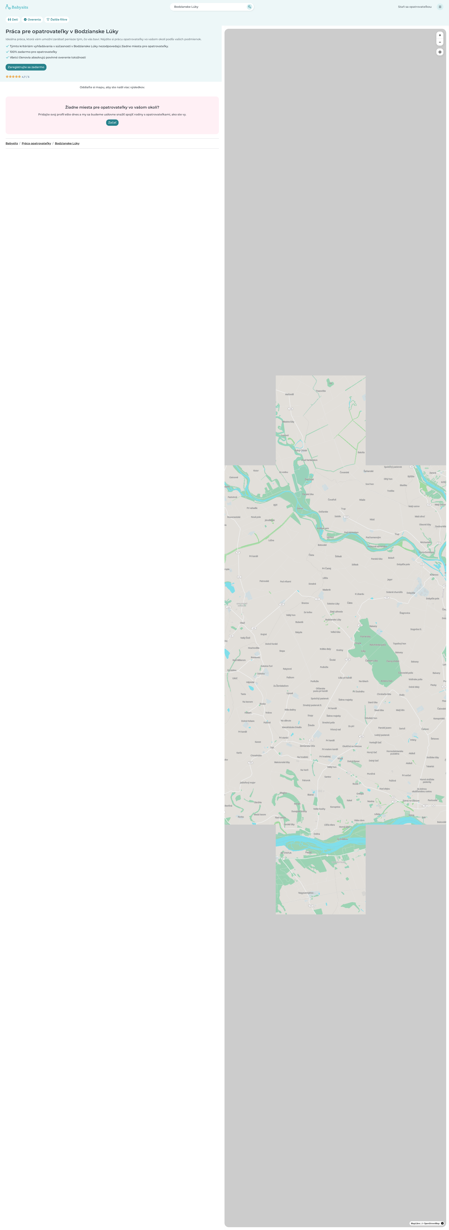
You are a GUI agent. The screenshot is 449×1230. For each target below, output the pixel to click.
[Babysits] (17, 7)
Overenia (34, 19)
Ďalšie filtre (58, 19)
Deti (14, 19)
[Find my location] (439, 51)
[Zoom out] (439, 42)
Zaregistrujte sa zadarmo (26, 67)
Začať (112, 122)
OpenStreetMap (432, 1223)
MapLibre (415, 1223)
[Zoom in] (439, 35)
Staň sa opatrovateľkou (415, 6)
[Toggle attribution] (442, 1223)
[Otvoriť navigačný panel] (440, 7)
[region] (335, 628)
